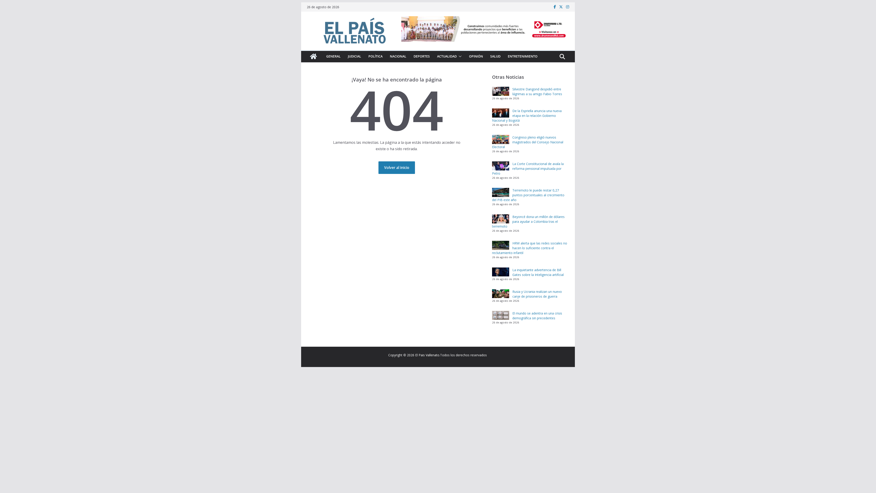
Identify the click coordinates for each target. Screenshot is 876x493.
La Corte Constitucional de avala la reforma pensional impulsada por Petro (528, 169)
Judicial (354, 56)
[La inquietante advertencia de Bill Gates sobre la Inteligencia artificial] (500, 272)
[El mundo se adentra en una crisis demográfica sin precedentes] (500, 315)
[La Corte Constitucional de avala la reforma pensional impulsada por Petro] (500, 165)
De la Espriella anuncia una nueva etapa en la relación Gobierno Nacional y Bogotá (527, 116)
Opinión (476, 56)
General (333, 56)
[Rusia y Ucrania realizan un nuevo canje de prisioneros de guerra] (500, 293)
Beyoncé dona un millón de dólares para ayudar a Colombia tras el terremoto (528, 221)
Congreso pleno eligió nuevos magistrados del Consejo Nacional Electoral (527, 142)
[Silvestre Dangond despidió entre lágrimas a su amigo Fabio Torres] (500, 91)
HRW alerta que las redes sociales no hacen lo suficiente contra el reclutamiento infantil (529, 248)
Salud (495, 56)
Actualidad (447, 56)
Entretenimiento (522, 56)
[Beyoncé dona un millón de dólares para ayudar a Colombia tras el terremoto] (500, 218)
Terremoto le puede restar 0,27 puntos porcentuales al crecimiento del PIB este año (528, 195)
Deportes (422, 56)
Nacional (398, 56)
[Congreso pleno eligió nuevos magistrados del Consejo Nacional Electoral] (500, 139)
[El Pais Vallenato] (313, 56)
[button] (459, 56)
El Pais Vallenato (427, 355)
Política (375, 56)
